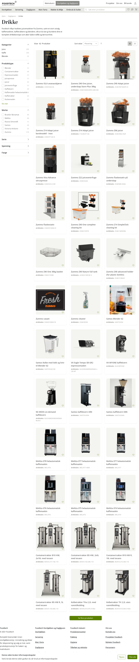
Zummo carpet (43, 318)
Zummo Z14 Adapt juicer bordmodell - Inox (47, 132)
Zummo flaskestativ (45, 224)
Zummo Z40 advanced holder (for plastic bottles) (119, 273)
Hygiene (73, 642)
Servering (39, 637)
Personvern (110, 647)
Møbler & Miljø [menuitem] (57, 9)
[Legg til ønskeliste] (63, 77)
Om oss (119, 3)
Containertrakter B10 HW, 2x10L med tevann (48, 557)
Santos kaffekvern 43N (81, 412)
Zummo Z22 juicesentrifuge (83, 177)
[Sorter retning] (101, 43)
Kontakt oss (110, 632)
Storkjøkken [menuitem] (7, 9)
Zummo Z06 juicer (114, 130)
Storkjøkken (40, 632)
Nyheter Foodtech (113, 642)
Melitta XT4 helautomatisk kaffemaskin (118, 510)
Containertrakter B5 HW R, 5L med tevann (49, 604)
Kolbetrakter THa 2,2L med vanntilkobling (83, 604)
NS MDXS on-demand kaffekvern (46, 413)
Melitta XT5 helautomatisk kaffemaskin (83, 510)
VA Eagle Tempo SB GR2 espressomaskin (82, 364)
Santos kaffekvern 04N (116, 412)
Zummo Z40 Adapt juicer (117, 83)
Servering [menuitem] (19, 9)
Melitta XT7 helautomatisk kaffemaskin (83, 462)
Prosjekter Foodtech (114, 637)
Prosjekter (110, 3)
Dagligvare (39, 647)
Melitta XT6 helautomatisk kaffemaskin (48, 510)
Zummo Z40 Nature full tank (84, 271)
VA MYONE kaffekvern (116, 362)
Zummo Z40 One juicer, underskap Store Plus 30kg (83, 85)
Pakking (73, 637)
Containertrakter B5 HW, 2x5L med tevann (85, 557)
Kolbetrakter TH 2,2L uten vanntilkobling (118, 604)
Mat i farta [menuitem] (43, 9)
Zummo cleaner (78, 318)
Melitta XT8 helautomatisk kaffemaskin (48, 462)
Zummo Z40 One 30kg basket (49, 271)
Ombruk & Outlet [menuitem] (73, 9)
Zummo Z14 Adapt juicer (82, 130)
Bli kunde (128, 3)
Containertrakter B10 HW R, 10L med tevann (119, 557)
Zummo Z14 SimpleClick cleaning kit (117, 226)
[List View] (135, 43)
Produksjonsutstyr (78, 632)
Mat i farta (39, 642)
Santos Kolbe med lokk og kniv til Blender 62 (50, 364)
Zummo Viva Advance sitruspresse (46, 179)
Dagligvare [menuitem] (30, 9)
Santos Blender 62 (114, 318)
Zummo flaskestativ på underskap (117, 179)
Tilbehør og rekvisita (78, 647)
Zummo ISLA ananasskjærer (49, 83)
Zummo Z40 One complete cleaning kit (83, 226)
